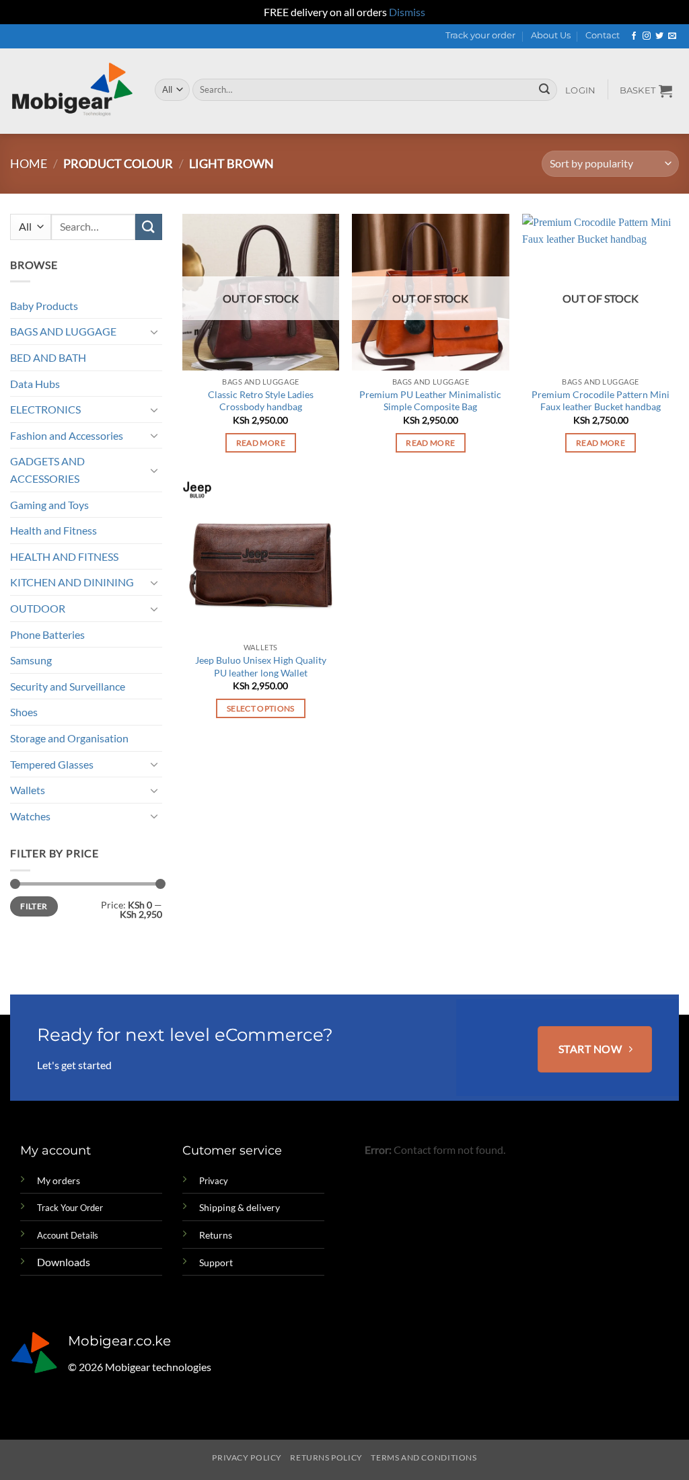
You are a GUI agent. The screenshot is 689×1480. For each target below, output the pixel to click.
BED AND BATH (48, 357)
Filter (33, 906)
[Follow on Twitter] (659, 36)
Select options (261, 708)
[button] (580, 90)
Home (28, 163)
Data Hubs (35, 383)
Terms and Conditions (423, 1457)
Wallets (27, 789)
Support (216, 1262)
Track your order (480, 35)
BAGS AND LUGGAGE (63, 331)
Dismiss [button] (407, 11)
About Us (551, 35)
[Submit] (544, 89)
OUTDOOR (37, 608)
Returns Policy (326, 1457)
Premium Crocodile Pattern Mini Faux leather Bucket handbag (600, 401)
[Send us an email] (672, 36)
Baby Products (44, 305)
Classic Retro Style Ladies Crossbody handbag (261, 401)
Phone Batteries (47, 634)
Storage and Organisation (69, 738)
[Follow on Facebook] (634, 36)
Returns (215, 1235)
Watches (30, 816)
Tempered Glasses (52, 764)
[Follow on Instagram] (647, 36)
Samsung (31, 660)
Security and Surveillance (67, 686)
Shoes (24, 711)
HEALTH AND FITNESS (64, 556)
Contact (602, 35)
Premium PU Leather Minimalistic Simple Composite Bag (430, 401)
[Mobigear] (72, 91)
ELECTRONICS (45, 409)
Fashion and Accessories (66, 435)
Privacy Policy (247, 1457)
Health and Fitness (53, 530)
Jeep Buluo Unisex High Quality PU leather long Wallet (260, 666)
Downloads (63, 1261)
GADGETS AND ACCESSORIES (47, 470)
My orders (58, 1180)
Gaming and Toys (49, 504)
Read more (260, 442)
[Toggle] (154, 331)
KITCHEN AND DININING (72, 582)
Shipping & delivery (239, 1207)
